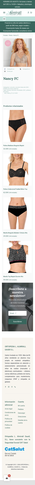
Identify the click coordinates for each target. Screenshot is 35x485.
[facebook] (5, 386)
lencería (14, 90)
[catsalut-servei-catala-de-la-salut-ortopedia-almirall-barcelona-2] (14, 448)
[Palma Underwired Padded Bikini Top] (17, 170)
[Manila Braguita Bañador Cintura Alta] (17, 213)
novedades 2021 (21, 90)
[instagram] (8, 386)
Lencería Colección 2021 (22, 87)
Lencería (12, 87)
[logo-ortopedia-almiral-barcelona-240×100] (13, 10)
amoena (9, 90)
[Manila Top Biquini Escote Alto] (17, 257)
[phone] (15, 386)
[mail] (12, 386)
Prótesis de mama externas (10, 88)
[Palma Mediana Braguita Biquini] (17, 126)
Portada (5, 35)
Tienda (10, 35)
